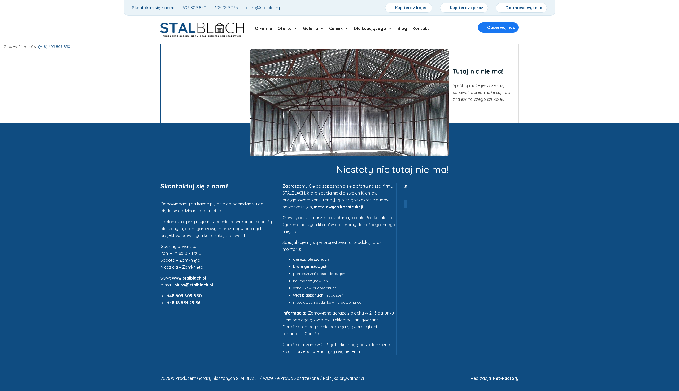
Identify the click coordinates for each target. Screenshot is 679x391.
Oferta (284, 27)
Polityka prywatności (343, 378)
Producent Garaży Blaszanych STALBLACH (217, 378)
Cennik (336, 27)
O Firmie (263, 27)
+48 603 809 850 (184, 295)
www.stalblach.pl (189, 278)
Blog (402, 27)
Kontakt (420, 27)
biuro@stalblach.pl (193, 284)
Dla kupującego (370, 27)
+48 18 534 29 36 (183, 302)
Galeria (310, 27)
